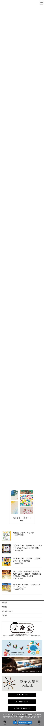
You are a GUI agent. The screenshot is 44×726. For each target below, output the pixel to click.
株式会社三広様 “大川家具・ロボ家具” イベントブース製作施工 (28, 559)
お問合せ (4, 615)
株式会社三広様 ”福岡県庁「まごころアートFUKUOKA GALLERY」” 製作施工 (27, 546)
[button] (22, 695)
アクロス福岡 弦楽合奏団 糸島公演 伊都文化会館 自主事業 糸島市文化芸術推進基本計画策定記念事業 (27, 573)
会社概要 (4, 602)
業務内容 (4, 607)
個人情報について (7, 611)
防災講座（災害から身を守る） (24, 533)
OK (15, 722)
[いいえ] (41, 719)
